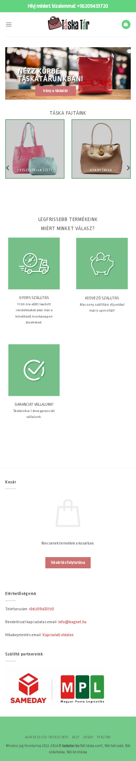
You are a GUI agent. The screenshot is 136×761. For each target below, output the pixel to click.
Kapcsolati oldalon (58, 634)
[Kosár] (126, 24)
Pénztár (104, 737)
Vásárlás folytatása (68, 562)
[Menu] (8, 24)
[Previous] (8, 168)
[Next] (127, 168)
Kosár (88, 737)
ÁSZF (76, 737)
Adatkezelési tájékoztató (47, 737)
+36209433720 (92, 6)
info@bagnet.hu (72, 621)
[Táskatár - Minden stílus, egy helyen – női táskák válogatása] (68, 24)
